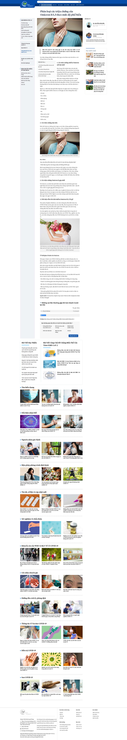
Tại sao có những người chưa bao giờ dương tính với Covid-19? (51, 405)
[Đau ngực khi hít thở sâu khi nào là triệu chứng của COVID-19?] (51, 421)
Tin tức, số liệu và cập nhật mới (26, 37)
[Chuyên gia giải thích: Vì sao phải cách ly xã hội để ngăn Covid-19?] (29, 607)
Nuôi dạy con (79, 728)
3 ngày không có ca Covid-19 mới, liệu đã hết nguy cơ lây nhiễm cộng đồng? (51, 615)
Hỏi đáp (61, 718)
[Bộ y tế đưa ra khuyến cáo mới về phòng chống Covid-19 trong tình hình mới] (29, 554)
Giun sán (23, 84)
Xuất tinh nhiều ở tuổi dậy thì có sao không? (99, 81)
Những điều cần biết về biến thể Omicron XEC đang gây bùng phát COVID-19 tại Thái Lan (68, 351)
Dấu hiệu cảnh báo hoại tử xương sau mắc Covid (72, 590)
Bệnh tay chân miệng (25, 80)
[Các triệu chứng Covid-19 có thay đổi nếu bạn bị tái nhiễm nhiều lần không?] (73, 421)
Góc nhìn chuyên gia (25, 63)
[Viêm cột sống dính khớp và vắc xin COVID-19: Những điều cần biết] (51, 632)
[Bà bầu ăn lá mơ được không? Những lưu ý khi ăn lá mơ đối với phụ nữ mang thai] (89, 87)
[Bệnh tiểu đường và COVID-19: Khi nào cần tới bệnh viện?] (51, 581)
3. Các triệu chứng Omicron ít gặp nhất (46, 71)
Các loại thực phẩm (64, 730)
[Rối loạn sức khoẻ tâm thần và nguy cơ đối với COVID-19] (51, 448)
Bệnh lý (61, 714)
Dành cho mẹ (79, 726)
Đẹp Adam (95, 714)
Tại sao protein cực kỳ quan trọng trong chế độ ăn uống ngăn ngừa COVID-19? (50, 483)
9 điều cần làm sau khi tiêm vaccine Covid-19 (72, 641)
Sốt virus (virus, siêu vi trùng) (25, 74)
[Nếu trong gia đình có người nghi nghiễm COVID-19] (73, 607)
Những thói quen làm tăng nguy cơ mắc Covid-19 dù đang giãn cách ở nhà (73, 457)
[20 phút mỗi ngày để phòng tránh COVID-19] (73, 474)
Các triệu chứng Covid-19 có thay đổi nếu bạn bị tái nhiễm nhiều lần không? (72, 430)
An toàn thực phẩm (64, 726)
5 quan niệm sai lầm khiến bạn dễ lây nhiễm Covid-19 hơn (29, 405)
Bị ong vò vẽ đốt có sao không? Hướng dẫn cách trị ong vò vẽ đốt (99, 73)
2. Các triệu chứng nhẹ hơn (43, 69)
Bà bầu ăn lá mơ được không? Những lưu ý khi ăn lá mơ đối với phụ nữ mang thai (99, 88)
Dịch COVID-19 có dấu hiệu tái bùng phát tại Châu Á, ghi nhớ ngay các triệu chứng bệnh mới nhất (29, 510)
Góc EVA (55, 4)
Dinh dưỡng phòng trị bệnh (65, 724)
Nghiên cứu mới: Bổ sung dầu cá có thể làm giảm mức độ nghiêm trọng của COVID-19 (29, 669)
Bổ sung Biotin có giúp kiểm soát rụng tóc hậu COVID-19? (51, 695)
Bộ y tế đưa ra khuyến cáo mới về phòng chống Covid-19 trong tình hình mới (29, 564)
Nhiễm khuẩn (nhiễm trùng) (27, 76)
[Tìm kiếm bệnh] (79, 2)
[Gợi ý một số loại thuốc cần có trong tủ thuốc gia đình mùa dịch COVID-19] (73, 554)
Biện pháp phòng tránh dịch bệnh (26, 27)
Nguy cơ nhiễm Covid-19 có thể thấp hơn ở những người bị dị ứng (29, 457)
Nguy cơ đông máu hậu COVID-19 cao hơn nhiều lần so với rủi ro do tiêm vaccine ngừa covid (51, 510)
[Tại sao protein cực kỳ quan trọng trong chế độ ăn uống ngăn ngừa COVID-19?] (51, 474)
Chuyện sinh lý (96, 716)
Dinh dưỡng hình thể (64, 728)
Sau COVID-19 (27, 677)
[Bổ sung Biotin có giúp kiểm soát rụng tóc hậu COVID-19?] (51, 686)
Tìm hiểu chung (24, 23)
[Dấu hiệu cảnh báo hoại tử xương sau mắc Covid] (73, 581)
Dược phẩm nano (80, 4)
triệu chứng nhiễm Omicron (60, 319)
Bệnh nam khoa (96, 712)
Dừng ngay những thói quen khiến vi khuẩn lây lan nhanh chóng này (30, 356)
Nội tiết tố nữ (79, 716)
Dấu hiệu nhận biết (25, 24)
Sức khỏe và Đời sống (46, 4)
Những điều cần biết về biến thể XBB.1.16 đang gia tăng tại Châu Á (68, 373)
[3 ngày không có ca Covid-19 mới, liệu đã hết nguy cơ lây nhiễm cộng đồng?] (51, 607)
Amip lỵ (22, 82)
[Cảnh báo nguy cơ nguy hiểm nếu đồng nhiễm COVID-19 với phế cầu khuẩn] (29, 581)
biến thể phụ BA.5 (70, 319)
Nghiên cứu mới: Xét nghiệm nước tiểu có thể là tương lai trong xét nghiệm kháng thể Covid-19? (72, 537)
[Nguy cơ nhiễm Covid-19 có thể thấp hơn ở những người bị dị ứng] (29, 448)
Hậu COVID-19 (24, 47)
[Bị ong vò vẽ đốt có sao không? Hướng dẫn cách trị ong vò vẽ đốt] (89, 72)
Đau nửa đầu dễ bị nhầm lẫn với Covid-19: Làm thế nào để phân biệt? (58, 162)
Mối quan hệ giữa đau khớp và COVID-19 (29, 695)
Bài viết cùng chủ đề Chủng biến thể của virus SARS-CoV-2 (60, 344)
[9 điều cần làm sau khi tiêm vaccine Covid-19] (73, 632)
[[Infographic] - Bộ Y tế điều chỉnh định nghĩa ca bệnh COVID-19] (73, 396)
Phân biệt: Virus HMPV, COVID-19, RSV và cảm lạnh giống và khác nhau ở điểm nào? (29, 431)
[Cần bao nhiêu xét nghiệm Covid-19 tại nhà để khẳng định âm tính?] (29, 527)
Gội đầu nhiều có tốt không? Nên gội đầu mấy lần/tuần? (99, 64)
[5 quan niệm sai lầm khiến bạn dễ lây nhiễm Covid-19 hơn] (29, 396)
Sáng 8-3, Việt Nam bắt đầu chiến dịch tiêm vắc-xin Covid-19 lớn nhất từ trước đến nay (30, 362)
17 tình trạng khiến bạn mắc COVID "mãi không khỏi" (72, 695)
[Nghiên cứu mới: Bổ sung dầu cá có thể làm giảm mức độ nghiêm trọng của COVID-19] (29, 659)
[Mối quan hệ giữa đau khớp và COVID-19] (29, 686)
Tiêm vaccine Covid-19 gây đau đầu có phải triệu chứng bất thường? (29, 379)
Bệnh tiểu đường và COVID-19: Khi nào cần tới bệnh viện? (51, 590)
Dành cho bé (78, 724)
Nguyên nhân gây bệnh (31, 440)
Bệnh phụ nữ (78, 712)
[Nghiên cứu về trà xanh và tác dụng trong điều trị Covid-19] (51, 659)
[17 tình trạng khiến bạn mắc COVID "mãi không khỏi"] (73, 686)
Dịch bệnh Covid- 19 (26, 20)
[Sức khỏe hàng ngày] (27, 4)
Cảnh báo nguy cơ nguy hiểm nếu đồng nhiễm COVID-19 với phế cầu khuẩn (29, 590)
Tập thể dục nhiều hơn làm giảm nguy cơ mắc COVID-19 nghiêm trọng (51, 563)
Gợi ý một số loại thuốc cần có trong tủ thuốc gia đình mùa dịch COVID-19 (73, 563)
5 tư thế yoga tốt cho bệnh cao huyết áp (29, 368)
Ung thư (61, 712)
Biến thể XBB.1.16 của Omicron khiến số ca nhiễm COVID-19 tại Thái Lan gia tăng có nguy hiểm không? (68, 363)
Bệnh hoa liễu (95, 718)
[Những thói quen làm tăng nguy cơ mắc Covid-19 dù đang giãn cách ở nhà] (73, 448)
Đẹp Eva (78, 714)
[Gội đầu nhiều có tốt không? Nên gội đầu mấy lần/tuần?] (89, 64)
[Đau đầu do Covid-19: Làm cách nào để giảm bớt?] (73, 659)
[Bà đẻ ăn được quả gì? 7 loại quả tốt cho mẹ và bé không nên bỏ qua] (89, 55)
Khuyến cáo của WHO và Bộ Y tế (27, 59)
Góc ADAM (60, 4)
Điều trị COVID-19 (29, 650)
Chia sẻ (44, 315)
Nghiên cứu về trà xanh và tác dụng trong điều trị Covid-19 (50, 668)
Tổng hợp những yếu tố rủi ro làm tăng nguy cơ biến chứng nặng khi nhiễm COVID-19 (29, 483)
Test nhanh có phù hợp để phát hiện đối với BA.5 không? (51, 536)
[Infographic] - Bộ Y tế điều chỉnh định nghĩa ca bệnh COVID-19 (72, 405)
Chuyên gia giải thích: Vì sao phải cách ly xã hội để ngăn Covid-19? (29, 615)
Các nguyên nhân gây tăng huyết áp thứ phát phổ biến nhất (29, 373)
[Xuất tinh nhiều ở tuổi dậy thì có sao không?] (89, 81)
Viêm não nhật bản (25, 78)
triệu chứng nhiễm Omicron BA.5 (51, 57)
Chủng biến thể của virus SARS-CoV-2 (26, 51)
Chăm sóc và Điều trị (25, 34)
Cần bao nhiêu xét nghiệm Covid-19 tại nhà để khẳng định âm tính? (29, 536)
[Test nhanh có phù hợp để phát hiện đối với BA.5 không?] (51, 527)
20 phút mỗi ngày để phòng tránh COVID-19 (71, 482)
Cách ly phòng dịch (25, 30)
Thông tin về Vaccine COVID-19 (25, 44)
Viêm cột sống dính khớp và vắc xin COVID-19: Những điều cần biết (50, 641)
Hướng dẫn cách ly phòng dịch (34, 598)
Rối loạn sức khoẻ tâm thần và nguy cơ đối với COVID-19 (51, 457)
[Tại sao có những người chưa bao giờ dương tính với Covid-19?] (51, 396)
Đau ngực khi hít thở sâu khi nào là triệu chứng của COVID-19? (50, 430)
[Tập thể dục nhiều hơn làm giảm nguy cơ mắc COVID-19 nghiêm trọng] (51, 554)
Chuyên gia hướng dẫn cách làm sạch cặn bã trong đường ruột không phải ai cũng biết (29, 349)
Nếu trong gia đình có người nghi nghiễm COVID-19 (71, 615)
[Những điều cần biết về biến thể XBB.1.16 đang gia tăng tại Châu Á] (49, 375)
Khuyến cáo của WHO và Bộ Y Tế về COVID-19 (40, 546)
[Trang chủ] (40, 5)
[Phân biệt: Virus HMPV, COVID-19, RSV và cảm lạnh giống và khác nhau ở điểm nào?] (29, 421)
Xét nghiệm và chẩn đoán (26, 32)
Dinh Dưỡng (66, 4)
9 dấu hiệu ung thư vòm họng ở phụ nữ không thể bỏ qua (54, 164)
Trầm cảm (62, 716)
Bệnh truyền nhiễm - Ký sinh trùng (27, 69)
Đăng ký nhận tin (73, 335)
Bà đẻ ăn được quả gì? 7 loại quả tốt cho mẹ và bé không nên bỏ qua (95, 56)
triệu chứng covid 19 (48, 319)
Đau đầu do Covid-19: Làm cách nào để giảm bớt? (72, 668)
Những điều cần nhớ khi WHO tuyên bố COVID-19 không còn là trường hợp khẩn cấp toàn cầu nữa (72, 510)
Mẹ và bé (73, 4)
